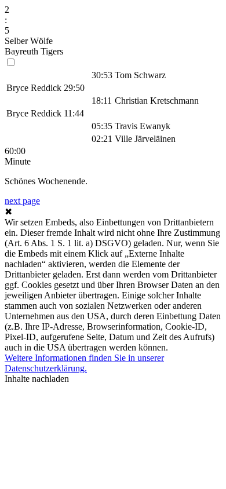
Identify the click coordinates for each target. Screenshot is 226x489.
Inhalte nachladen (37, 379)
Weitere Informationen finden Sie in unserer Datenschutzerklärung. (84, 363)
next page (22, 201)
